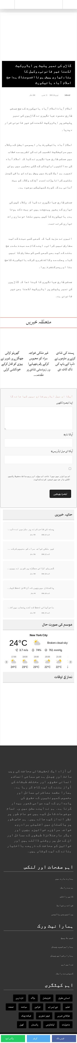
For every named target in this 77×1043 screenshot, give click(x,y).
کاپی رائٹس (66, 896)
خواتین (37, 1007)
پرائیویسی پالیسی (62, 914)
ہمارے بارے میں (64, 878)
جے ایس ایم (67, 964)
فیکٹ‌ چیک (26, 1016)
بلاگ (33, 998)
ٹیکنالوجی (50, 1024)
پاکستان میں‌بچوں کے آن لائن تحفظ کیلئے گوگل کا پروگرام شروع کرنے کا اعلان (30, 588)
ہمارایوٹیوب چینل (62, 946)
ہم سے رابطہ (66, 887)
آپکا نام (68, 434)
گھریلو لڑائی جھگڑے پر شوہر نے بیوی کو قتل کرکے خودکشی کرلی (12, 361)
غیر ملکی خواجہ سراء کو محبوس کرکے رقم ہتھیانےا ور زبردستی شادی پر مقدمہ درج (30, 548)
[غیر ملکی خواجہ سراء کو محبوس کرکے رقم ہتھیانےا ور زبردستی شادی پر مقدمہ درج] (38, 339)
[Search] (70, 5)
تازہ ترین (19, 998)
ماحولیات (66, 1024)
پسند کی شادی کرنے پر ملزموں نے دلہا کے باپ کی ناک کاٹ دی (65, 361)
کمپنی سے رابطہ (64, 973)
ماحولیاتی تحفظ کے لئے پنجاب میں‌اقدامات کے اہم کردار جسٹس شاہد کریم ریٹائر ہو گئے (30, 607)
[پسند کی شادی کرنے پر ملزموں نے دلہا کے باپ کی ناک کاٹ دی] (65, 339)
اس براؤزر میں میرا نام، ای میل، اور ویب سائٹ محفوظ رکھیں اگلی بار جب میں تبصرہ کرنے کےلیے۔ (39, 478)
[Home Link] (38, 4)
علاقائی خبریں (63, 1016)
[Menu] (7, 4)
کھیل (22, 1024)
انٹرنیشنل (47, 998)
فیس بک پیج (67, 938)
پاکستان (34, 1024)
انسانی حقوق (64, 998)
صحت (10, 1007)
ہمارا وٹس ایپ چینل (61, 955)
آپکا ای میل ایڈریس (62, 451)
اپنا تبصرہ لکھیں (64, 402)
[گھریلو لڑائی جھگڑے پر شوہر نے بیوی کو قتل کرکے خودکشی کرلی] (12, 339)
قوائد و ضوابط (65, 905)
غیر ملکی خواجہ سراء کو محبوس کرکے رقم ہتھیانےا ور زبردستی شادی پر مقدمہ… (38, 363)
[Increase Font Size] (8, 95)
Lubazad (67, 95)
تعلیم (68, 1007)
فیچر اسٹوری (44, 1016)
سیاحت (24, 1007)
